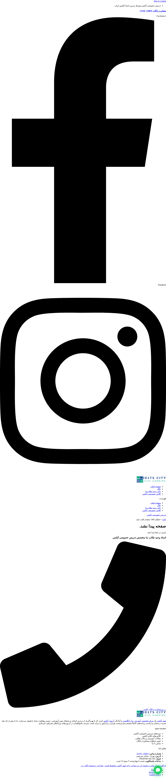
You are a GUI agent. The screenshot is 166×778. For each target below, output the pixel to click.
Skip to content (160, 1)
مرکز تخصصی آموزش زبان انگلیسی (138, 721)
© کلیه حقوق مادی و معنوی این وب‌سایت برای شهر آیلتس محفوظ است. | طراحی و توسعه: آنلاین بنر (123, 765)
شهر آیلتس (161, 721)
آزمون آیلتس (108, 721)
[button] (83, 498)
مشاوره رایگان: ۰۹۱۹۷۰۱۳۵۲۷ (152, 11)
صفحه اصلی (155, 486)
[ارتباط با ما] (158, 770)
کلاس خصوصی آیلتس (151, 494)
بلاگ (159, 489)
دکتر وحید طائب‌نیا (153, 491)
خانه (164, 519)
